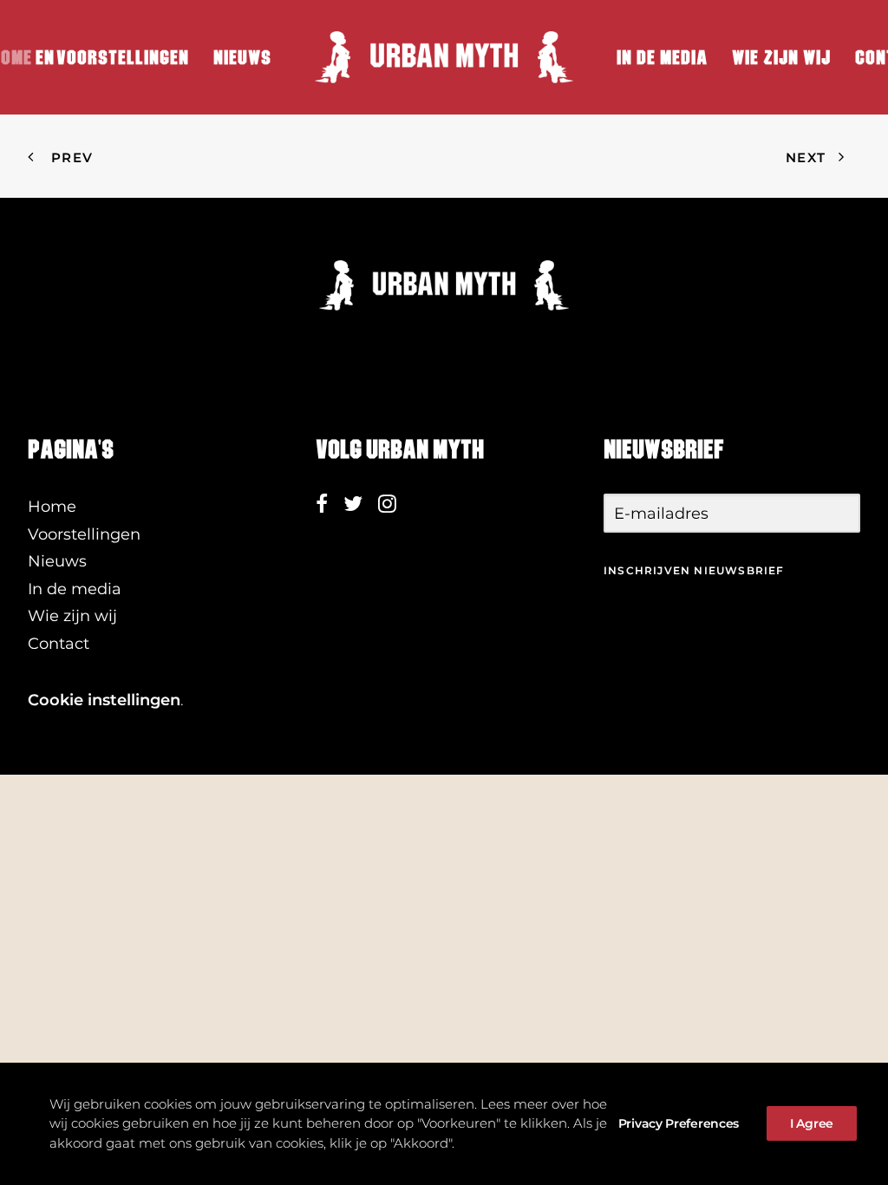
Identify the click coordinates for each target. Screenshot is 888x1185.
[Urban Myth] (444, 57)
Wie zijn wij (781, 57)
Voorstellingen (122, 57)
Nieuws (242, 57)
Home (52, 506)
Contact (58, 643)
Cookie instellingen (104, 700)
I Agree (811, 1123)
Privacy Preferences (678, 1123)
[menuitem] (122, 57)
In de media (662, 57)
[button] (322, 507)
